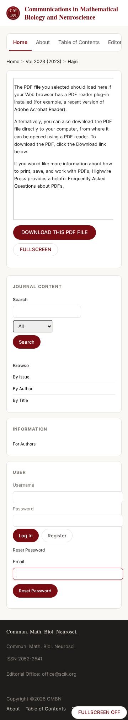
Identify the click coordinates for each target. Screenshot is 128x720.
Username (23, 485)
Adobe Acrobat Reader (39, 109)
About (43, 42)
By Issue (21, 377)
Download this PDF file (54, 232)
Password (23, 508)
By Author (22, 388)
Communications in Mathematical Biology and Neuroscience (64, 13)
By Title (20, 400)
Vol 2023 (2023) (44, 61)
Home (20, 42)
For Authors (24, 444)
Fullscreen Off (99, 712)
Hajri (73, 61)
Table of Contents (79, 42)
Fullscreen (35, 249)
